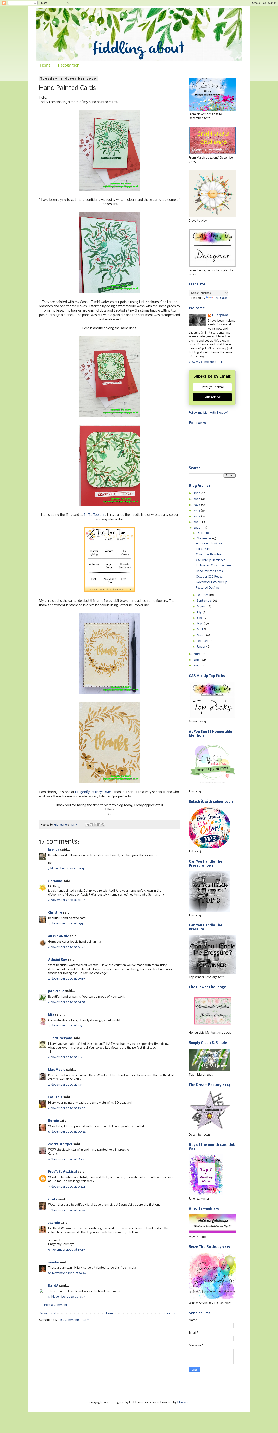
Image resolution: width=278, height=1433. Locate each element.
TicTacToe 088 (94, 515)
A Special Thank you (209, 543)
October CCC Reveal (209, 576)
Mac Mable (56, 1070)
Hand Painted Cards (209, 571)
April (200, 629)
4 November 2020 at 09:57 (66, 1002)
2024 (197, 505)
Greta (52, 1199)
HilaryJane (220, 315)
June (200, 618)
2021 (196, 522)
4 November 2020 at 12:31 (65, 1025)
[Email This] (87, 825)
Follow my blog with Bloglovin (209, 412)
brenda (53, 850)
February (203, 641)
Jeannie (54, 1223)
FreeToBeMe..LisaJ (62, 1172)
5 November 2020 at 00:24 (67, 1131)
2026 (197, 493)
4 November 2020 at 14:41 (66, 1057)
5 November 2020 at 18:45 (66, 1159)
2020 (197, 527)
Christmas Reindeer (209, 554)
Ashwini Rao (57, 959)
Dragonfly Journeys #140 (93, 792)
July (199, 612)
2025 (197, 499)
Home (45, 66)
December (204, 533)
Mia (51, 1014)
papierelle (56, 991)
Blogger (182, 1402)
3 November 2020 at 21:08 (66, 868)
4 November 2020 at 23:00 (66, 1108)
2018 (196, 659)
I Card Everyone (60, 1038)
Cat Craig (55, 1097)
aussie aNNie (58, 936)
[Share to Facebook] (99, 825)
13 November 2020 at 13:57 (66, 1296)
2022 (197, 516)
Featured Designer (208, 587)
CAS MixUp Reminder (210, 560)
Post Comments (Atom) (74, 1320)
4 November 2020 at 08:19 (66, 978)
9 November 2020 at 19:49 (66, 1249)
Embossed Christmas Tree (213, 565)
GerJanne (55, 881)
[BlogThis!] (91, 825)
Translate (220, 298)
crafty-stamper (60, 1144)
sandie (53, 1262)
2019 (197, 654)
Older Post (171, 1313)
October (203, 595)
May (200, 623)
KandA (53, 1286)
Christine (55, 912)
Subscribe (212, 397)
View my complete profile (206, 362)
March (201, 635)
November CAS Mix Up (211, 582)
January (202, 646)
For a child (203, 549)
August (202, 606)
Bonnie (53, 1121)
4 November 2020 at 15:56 (66, 1084)
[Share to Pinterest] (103, 825)
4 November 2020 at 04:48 (66, 947)
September (205, 600)
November (204, 538)
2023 (197, 510)
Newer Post (48, 1313)
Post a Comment (55, 1305)
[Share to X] (95, 825)
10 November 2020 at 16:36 (67, 1273)
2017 (196, 665)
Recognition (68, 66)
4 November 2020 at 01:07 (66, 900)
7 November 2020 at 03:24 (66, 1186)
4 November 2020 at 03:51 (66, 923)
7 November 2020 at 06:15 (66, 1210)
